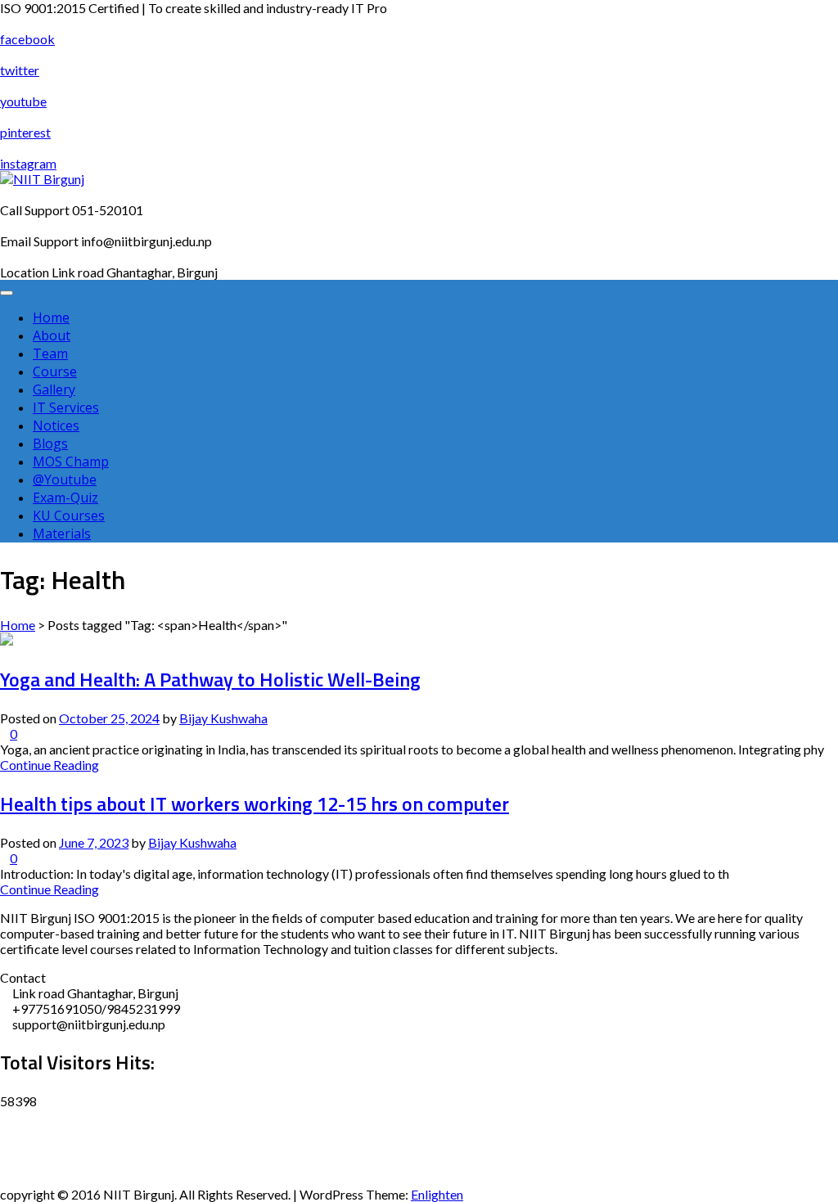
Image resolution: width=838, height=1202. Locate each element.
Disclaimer (30, 1116)
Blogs (50, 443)
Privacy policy (39, 1147)
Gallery (54, 389)
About (51, 335)
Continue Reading (49, 764)
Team (50, 353)
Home (51, 317)
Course (55, 371)
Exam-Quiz (65, 497)
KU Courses (69, 515)
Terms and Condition (58, 1178)
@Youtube (65, 479)
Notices (56, 425)
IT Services (66, 407)
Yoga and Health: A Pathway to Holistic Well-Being (210, 679)
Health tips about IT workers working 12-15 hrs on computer (254, 803)
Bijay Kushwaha (223, 718)
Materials (62, 533)
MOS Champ (71, 461)
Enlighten (437, 1194)
